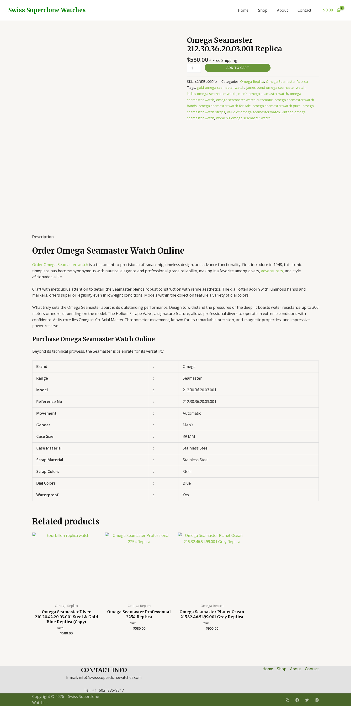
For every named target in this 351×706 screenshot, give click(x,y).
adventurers (272, 270)
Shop (262, 10)
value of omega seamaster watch (253, 112)
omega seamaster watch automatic (244, 100)
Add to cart (237, 67)
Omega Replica (252, 81)
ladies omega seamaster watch (211, 93)
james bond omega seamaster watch (275, 87)
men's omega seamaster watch (263, 93)
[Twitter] (307, 700)
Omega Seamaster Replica (287, 81)
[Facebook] (297, 700)
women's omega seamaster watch (243, 118)
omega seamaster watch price (277, 106)
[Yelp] (287, 700)
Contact (304, 10)
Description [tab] (43, 236)
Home (243, 10)
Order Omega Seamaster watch (60, 264)
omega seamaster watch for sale (225, 106)
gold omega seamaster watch (220, 87)
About (282, 10)
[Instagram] (317, 700)
